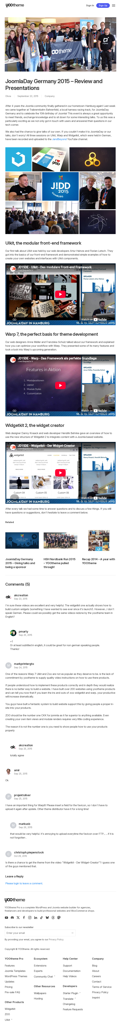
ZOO (7, 1014)
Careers (96, 976)
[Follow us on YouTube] (6, 917)
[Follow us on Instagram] (30, 917)
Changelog (69, 1004)
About (95, 970)
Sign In (90, 5)
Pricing (8, 986)
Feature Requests (73, 1009)
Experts (38, 970)
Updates (9, 981)
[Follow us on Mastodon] (59, 917)
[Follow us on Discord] (12, 917)
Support (67, 965)
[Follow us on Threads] (53, 917)
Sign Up (103, 5)
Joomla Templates (15, 970)
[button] (113, 5)
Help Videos (70, 976)
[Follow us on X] (18, 917)
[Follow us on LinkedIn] (35, 917)
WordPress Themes (16, 976)
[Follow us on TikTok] (41, 917)
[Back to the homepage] (15, 5)
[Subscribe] (72, 933)
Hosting (38, 998)
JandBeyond (59, 139)
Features (10, 965)
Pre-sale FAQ (12, 992)
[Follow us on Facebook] (24, 917)
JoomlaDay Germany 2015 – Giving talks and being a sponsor (20, 563)
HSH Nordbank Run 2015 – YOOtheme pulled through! (59, 563)
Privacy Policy (56, 939)
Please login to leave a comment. (24, 883)
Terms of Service (102, 986)
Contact (96, 981)
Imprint (96, 997)
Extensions (40, 965)
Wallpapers (40, 993)
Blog (94, 965)
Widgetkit (10, 1008)
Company (50, 96)
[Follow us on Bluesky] (47, 917)
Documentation (72, 970)
